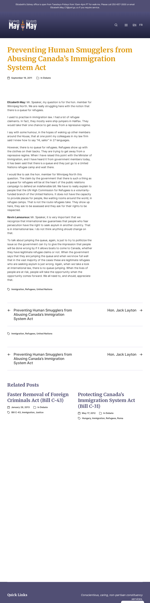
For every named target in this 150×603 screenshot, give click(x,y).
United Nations (44, 289)
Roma (120, 418)
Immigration (17, 289)
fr (141, 24)
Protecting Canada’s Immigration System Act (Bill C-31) (106, 400)
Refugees (30, 289)
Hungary (86, 418)
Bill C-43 (16, 412)
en (134, 24)
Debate (47, 77)
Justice (40, 412)
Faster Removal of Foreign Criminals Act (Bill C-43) (38, 397)
